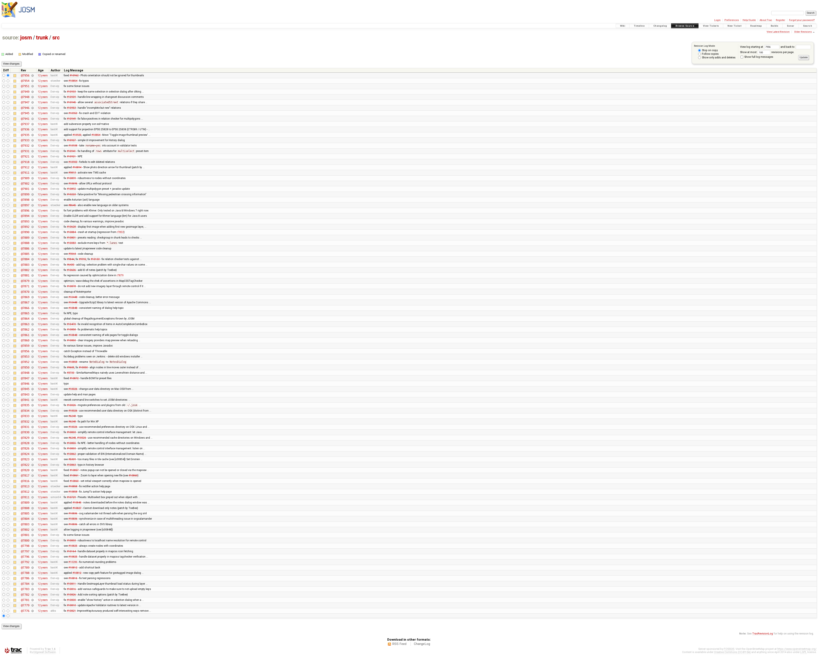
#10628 (71, 226)
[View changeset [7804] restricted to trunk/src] (32, 518)
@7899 (25, 194)
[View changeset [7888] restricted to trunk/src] (32, 243)
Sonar (790, 26)
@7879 (25, 281)
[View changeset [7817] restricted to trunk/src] (32, 475)
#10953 (71, 107)
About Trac (766, 20)
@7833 (25, 416)
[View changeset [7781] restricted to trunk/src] (32, 600)
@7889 (25, 237)
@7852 (25, 362)
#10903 (72, 161)
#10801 (71, 237)
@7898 (25, 199)
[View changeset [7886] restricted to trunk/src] (32, 248)
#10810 (71, 605)
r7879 (120, 275)
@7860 (25, 340)
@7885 (25, 254)
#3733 (70, 372)
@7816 (25, 481)
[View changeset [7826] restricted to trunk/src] (32, 448)
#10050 (83, 367)
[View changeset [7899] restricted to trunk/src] (32, 194)
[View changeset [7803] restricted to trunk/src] (32, 524)
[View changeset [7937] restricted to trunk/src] (32, 124)
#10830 (71, 599)
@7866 (25, 308)
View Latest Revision (778, 31)
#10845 (76, 502)
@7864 (25, 318)
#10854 (72, 80)
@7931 (25, 151)
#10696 (72, 183)
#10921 (71, 156)
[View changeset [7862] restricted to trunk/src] (32, 329)
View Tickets (711, 26)
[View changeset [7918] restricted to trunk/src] (32, 162)
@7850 (25, 367)
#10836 (72, 513)
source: (10, 38)
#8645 (72, 205)
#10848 (72, 307)
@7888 (25, 243)
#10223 (71, 194)
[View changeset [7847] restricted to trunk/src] (32, 378)
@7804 (25, 518)
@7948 (25, 97)
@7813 (25, 486)
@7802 (25, 529)
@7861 (25, 335)
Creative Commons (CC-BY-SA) (732, 652)
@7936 (25, 129)
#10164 (71, 551)
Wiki (622, 26)
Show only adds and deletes (718, 57)
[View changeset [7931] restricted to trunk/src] (32, 151)
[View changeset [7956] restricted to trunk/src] (32, 75)
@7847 (25, 378)
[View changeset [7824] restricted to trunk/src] (32, 454)
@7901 (25, 189)
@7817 (25, 475)
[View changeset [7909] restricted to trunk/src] (32, 178)
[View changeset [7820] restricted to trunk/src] (32, 470)
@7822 (25, 465)
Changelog (660, 26)
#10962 (74, 75)
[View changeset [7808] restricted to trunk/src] (32, 508)
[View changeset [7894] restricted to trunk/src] (32, 216)
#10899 (71, 178)
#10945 (71, 102)
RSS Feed (399, 644)
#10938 (72, 145)
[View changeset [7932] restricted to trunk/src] (32, 145)
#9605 (70, 367)
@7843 (25, 394)
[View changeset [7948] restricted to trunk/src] (32, 97)
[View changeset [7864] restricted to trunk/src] (32, 318)
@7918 (25, 162)
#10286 (72, 562)
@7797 (25, 551)
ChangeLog (422, 644)
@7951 (25, 86)
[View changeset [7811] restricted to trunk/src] (32, 497)
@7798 (25, 546)
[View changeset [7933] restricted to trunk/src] (32, 140)
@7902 (25, 183)
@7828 (25, 443)
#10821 (71, 610)
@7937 (25, 124)
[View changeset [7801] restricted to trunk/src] (32, 535)
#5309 (72, 459)
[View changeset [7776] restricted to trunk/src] (32, 611)
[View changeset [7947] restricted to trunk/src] (32, 102)
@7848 (25, 372)
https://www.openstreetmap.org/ (797, 648)
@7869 (25, 297)
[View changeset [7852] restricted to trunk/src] (32, 362)
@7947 (25, 102)
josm (26, 38)
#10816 (72, 578)
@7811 (25, 497)
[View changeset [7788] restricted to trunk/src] (32, 573)
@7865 (25, 313)
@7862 (25, 329)
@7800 (25, 540)
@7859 (25, 345)
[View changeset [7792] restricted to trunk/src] (32, 562)
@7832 (25, 421)
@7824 (25, 454)
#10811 (71, 583)
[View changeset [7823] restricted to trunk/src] (32, 459)
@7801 (25, 535)
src (56, 38)
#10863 (71, 464)
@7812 (25, 491)
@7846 (25, 383)
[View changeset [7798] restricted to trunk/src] (32, 546)
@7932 (25, 145)
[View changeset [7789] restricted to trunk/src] (32, 567)
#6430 (70, 264)
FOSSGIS (729, 648)
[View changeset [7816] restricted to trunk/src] (32, 481)
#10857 (74, 470)
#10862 (71, 453)
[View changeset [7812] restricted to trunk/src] (32, 491)
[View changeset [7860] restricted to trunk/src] (32, 340)
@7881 (25, 275)
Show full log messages (758, 56)
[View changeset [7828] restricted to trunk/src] (32, 443)
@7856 (25, 351)
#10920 (76, 134)
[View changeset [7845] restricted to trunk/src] (32, 389)
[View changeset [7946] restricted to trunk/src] (32, 108)
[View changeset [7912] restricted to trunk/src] (32, 167)
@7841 (25, 400)
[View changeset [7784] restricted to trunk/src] (32, 583)
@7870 (25, 291)
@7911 (25, 172)
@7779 (25, 605)
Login (717, 20)
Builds (774, 26)
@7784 (25, 583)
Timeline (639, 26)
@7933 (25, 140)
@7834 (25, 410)
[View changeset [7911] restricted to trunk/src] (32, 172)
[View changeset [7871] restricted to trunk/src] (32, 286)
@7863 (25, 324)
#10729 (71, 497)
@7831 (25, 427)
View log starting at (752, 46)
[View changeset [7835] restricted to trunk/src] (32, 405)
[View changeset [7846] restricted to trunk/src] (32, 383)
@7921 (25, 156)
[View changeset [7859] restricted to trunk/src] (32, 345)
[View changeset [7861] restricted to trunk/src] (32, 335)
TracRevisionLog (762, 633)
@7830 (25, 432)
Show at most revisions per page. (767, 52)
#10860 (133, 475)
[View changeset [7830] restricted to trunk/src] (32, 432)
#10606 (71, 270)
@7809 (25, 502)
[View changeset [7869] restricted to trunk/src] (32, 297)
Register (780, 20)
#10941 (71, 151)
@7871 (25, 286)
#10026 (72, 388)
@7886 (25, 248)
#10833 (71, 432)
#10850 (71, 340)
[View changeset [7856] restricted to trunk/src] (32, 351)
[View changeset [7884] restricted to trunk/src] (32, 259)
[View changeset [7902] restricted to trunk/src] (32, 183)
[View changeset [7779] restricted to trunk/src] (32, 605)
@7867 (25, 302)
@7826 (25, 448)
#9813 (72, 172)
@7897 (25, 205)
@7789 (25, 567)
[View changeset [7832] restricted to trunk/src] (32, 421)
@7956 (25, 75)
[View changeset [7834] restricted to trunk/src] (32, 410)
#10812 (72, 567)
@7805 (25, 513)
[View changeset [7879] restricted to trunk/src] (32, 281)
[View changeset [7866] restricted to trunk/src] (32, 308)
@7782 (25, 594)
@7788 (25, 573)
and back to (788, 46)
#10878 (71, 286)
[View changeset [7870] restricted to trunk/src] (32, 291)
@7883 (25, 264)
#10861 (74, 475)
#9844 (72, 253)
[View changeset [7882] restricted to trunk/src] (32, 270)
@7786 (25, 578)
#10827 (76, 508)
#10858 (71, 329)
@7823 (25, 459)
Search (807, 26)
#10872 (74, 378)
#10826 (71, 594)
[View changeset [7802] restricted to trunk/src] (32, 529)
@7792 (25, 562)
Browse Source (684, 26)
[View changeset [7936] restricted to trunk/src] (32, 129)
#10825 (72, 545)
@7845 (25, 389)
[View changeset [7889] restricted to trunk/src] (32, 237)
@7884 (25, 259)
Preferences (731, 20)
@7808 (25, 508)
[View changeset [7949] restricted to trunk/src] (32, 91)
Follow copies (710, 53)
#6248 (72, 416)
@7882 (25, 270)
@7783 (25, 589)
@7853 (25, 356)
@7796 (25, 556)
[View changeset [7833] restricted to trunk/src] (32, 416)
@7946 (25, 108)
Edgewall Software (44, 652)
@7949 (25, 91)
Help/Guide (749, 20)
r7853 (120, 232)
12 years (43, 75)
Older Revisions (803, 31)
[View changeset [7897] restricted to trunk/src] (32, 205)
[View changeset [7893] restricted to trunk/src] (32, 221)
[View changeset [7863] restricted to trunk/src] (32, 324)
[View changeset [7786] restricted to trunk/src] (32, 578)
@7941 (25, 118)
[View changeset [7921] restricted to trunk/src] (32, 156)
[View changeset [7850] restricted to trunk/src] (32, 367)
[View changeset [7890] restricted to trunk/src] (32, 232)
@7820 (25, 470)
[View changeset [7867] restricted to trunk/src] (32, 302)
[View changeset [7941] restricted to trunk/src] (32, 118)
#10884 (71, 232)
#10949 (71, 118)
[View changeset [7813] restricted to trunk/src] (32, 486)
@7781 (25, 600)
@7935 (25, 135)
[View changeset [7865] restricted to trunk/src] (32, 313)
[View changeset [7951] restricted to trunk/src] (32, 86)
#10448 (72, 297)
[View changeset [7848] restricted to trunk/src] (32, 372)
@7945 (25, 113)
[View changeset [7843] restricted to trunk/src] (32, 394)
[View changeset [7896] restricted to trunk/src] (32, 210)
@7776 (25, 611)
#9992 (82, 259)
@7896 (25, 210)
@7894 (25, 216)
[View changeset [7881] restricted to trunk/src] (32, 275)
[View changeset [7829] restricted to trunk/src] (32, 437)
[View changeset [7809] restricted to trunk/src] (32, 502)
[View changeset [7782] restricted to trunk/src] (32, 594)
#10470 (71, 324)
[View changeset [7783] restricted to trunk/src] (32, 589)
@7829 (25, 437)
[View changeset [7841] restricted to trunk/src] (32, 400)
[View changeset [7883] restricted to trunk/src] (32, 264)
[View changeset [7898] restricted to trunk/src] (32, 199)
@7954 (25, 80)
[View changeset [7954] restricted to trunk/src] (32, 80)
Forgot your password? (802, 20)
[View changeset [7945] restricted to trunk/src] (32, 113)
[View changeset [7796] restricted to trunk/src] (32, 556)
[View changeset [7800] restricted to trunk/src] (32, 540)
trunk (42, 38)
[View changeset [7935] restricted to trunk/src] (32, 135)
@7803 (25, 524)
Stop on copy (709, 50)
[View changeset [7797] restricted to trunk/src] (32, 551)
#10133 (95, 259)
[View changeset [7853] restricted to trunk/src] (32, 356)
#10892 (71, 188)
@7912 (25, 167)
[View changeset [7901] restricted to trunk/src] (32, 189)
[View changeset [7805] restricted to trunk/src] (32, 513)
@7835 (25, 405)
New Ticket (734, 26)
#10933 (71, 91)
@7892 (25, 226)
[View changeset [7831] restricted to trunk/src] (32, 427)
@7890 (25, 232)
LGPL (803, 652)
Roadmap (756, 26)
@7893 (25, 221)
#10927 (71, 140)
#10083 (71, 242)
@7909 (25, 178)
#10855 (71, 443)
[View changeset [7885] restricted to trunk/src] (32, 254)
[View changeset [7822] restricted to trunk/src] (32, 465)
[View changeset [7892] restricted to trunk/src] (32, 226)
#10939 (71, 96)
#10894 (76, 167)
